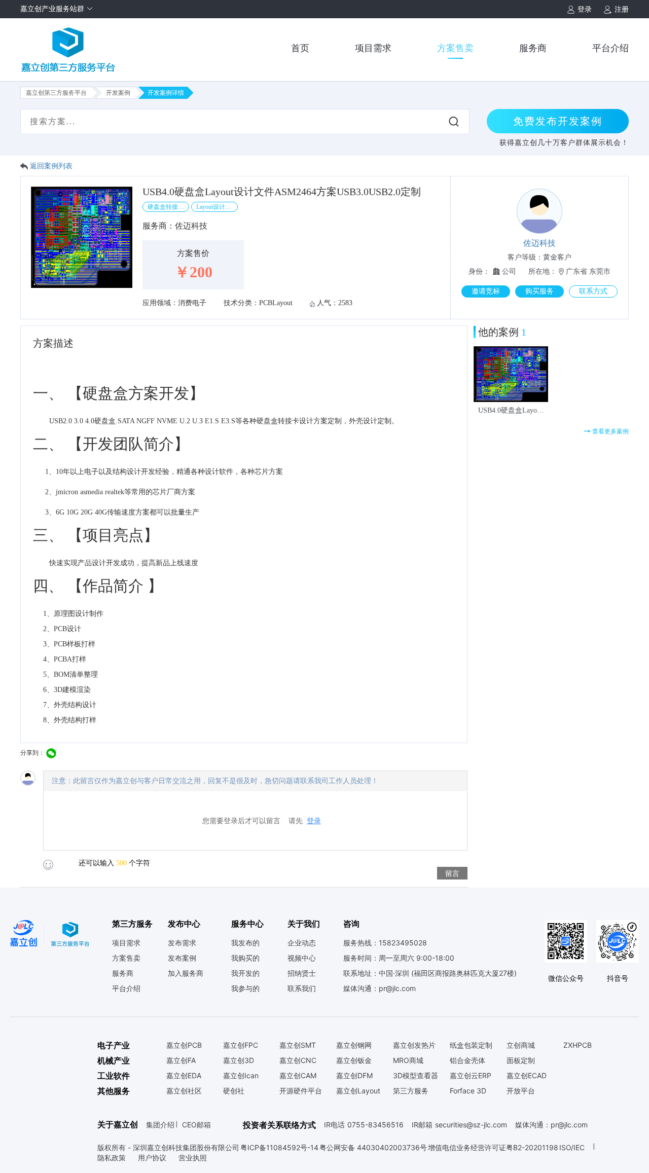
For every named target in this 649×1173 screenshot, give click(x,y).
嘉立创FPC (240, 1045)
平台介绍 (610, 48)
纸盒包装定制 (471, 1045)
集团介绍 (160, 1124)
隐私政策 (112, 1157)
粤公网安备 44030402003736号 (373, 1147)
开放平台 (521, 1090)
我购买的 (245, 958)
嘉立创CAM (297, 1075)
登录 (314, 821)
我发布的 (245, 942)
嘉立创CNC (297, 1060)
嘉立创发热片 (414, 1045)
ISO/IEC (572, 1147)
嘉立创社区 (184, 1090)
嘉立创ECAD (527, 1075)
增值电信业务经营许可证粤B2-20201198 (493, 1147)
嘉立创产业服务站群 (53, 9)
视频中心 (301, 958)
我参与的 (245, 988)
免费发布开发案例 (557, 121)
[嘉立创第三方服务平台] (68, 45)
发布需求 (182, 942)
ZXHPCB (577, 1045)
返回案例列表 (51, 166)
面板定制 (521, 1060)
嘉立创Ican (241, 1075)
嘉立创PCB (184, 1045)
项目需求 (373, 48)
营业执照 (192, 1157)
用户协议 (153, 1157)
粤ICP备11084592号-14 (279, 1147)
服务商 (533, 48)
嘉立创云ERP (470, 1075)
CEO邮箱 (196, 1124)
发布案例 (182, 958)
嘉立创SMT (297, 1045)
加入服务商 (185, 973)
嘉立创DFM (354, 1075)
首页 (300, 48)
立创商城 (521, 1045)
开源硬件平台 (300, 1090)
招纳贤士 (301, 973)
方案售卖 (455, 48)
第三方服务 (410, 1090)
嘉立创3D (238, 1060)
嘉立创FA (181, 1060)
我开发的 (245, 973)
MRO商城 (408, 1060)
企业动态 (301, 942)
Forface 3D (468, 1090)
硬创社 (233, 1090)
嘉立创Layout (358, 1090)
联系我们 (301, 988)
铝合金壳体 (467, 1060)
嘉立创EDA (183, 1075)
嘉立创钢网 (354, 1045)
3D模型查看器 (415, 1075)
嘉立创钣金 (354, 1060)
